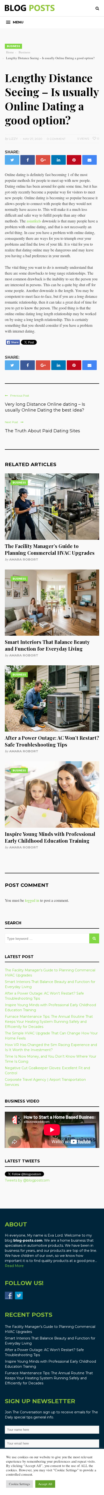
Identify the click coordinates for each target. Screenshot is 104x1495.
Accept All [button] (45, 1484)
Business (13, 46)
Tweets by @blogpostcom (27, 1180)
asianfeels (34, 220)
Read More (14, 1266)
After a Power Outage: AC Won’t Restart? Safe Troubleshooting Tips (52, 741)
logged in (32, 900)
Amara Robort (23, 559)
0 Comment (56, 139)
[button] (14, 22)
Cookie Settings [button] (19, 1484)
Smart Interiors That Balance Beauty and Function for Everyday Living (47, 645)
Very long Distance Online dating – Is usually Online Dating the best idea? (45, 407)
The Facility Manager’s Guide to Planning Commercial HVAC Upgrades (50, 549)
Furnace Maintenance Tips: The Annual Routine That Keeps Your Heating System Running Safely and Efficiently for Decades (49, 1021)
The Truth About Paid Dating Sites (42, 431)
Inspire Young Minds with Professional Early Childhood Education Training (50, 837)
